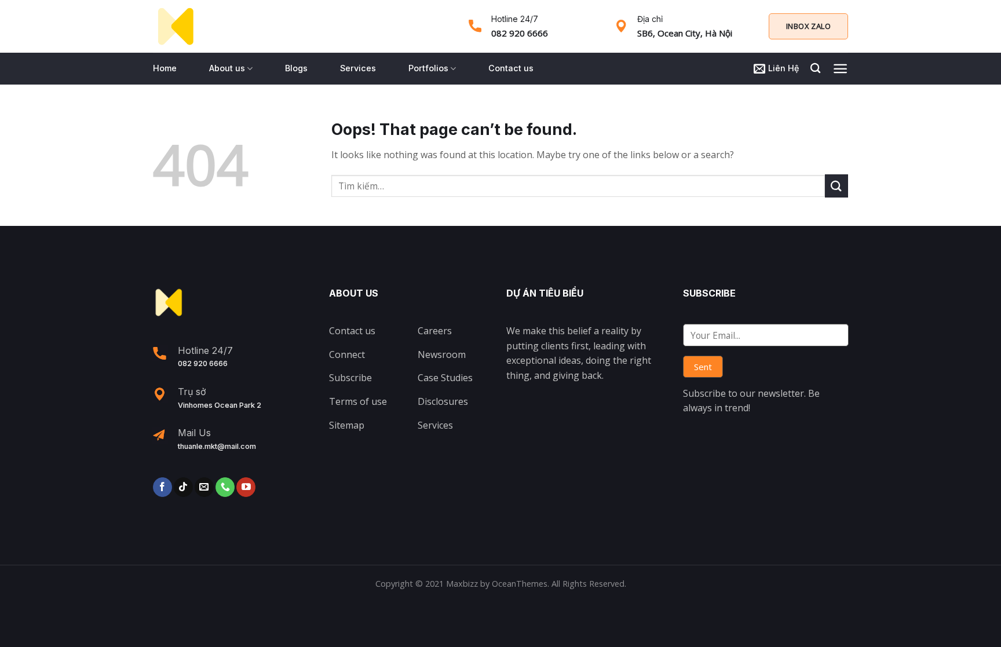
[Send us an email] (204, 487)
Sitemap (346, 425)
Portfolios (428, 68)
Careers (435, 330)
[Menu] (840, 68)
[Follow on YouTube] (245, 487)
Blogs (296, 68)
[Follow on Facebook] (162, 487)
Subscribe (350, 377)
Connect (347, 354)
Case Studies (445, 377)
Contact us (511, 68)
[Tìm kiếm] (815, 69)
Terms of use (358, 401)
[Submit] (836, 185)
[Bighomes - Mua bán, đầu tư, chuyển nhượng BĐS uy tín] (175, 26)
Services (358, 68)
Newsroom (442, 354)
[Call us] (225, 487)
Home (165, 68)
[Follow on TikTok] (183, 487)
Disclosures (443, 401)
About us (227, 68)
